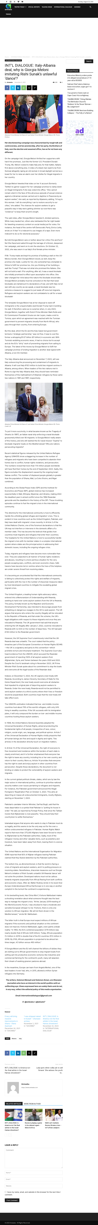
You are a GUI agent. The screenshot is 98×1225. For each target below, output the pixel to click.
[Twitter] (14, 1)
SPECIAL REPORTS (34, 7)
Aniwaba (10, 82)
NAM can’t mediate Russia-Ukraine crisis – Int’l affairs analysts (53, 1125)
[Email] (29, 87)
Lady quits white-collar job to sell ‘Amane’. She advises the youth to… (49, 1070)
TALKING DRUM (47, 7)
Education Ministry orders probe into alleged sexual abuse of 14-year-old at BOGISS (79, 77)
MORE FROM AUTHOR (32, 1104)
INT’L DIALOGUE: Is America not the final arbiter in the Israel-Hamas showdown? (17, 1070)
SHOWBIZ (77, 7)
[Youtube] (22, 1)
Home (7, 57)
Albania (14, 1038)
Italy (20, 1038)
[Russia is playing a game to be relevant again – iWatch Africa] (33, 1115)
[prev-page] (6, 1134)
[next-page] (10, 1134)
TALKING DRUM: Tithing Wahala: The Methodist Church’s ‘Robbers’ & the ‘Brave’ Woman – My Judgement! (79, 103)
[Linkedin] (18, 87)
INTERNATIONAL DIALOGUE (63, 7)
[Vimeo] (18, 1)
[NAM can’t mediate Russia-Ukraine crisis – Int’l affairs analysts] (54, 1115)
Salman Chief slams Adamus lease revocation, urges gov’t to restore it (79, 86)
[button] (90, 7)
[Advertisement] (49, 38)
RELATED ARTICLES (13, 1104)
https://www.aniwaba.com (29, 1087)
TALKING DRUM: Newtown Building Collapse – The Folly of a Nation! (80, 112)
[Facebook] (6, 1)
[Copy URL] (34, 87)
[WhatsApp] (23, 87)
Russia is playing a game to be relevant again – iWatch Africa (33, 1125)
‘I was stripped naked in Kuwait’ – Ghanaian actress (32, 1018)
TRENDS (8, 14)
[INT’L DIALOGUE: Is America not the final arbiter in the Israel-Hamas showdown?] (13, 1115)
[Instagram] (10, 1)
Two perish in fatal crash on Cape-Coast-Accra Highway (78, 94)
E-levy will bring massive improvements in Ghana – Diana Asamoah (11, 1021)
